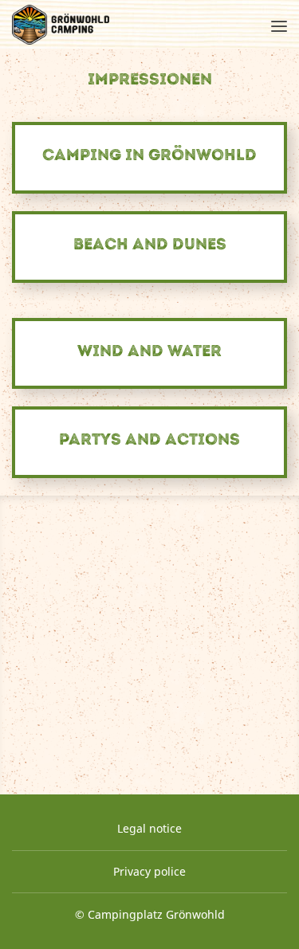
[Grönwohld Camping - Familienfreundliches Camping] (60, 25)
